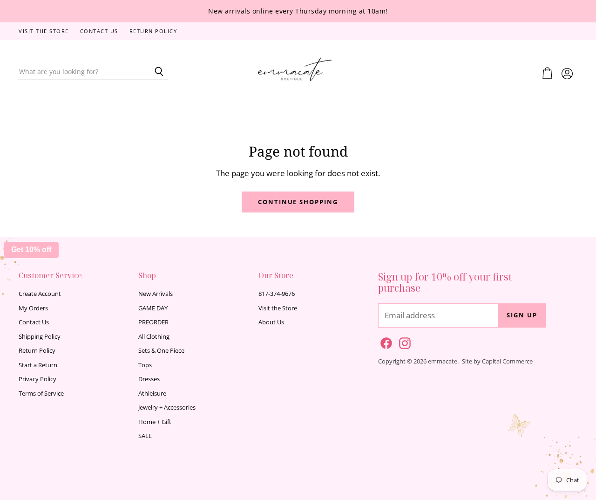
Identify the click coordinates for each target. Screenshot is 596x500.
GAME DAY (153, 308)
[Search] (155, 71)
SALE (145, 436)
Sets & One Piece (161, 350)
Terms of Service (41, 393)
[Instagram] (403, 341)
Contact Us (99, 31)
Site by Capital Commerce (497, 361)
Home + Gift (154, 422)
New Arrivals (155, 293)
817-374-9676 (276, 293)
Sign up (522, 315)
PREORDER (153, 322)
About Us (271, 322)
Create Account (40, 293)
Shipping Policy (40, 336)
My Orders (33, 308)
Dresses (149, 379)
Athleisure (152, 393)
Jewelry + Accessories (167, 407)
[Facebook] (384, 341)
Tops (145, 365)
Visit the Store (44, 31)
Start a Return (38, 365)
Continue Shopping (298, 202)
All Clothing (153, 336)
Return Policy (153, 31)
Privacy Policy (37, 379)
